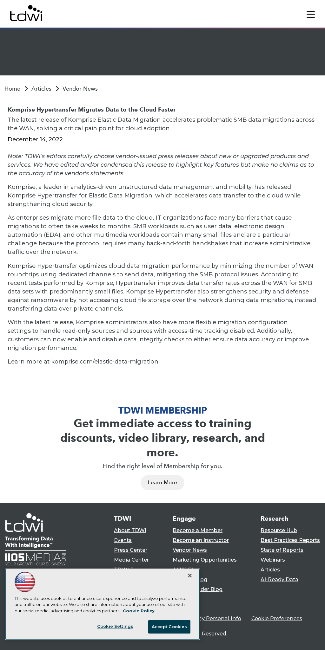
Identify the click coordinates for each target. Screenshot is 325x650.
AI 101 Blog (186, 570)
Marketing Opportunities (205, 560)
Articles (41, 88)
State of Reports (282, 550)
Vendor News (80, 88)
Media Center (131, 560)
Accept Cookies (169, 626)
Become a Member (197, 530)
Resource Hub (279, 530)
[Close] (190, 575)
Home (12, 88)
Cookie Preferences (276, 618)
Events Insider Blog (197, 589)
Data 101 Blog (190, 579)
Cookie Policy (139, 610)
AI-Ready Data (279, 579)
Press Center (130, 550)
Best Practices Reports (290, 540)
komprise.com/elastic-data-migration (104, 361)
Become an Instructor (201, 540)
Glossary (184, 599)
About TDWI (130, 530)
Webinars (273, 560)
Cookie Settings (115, 626)
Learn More (162, 482)
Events (123, 540)
